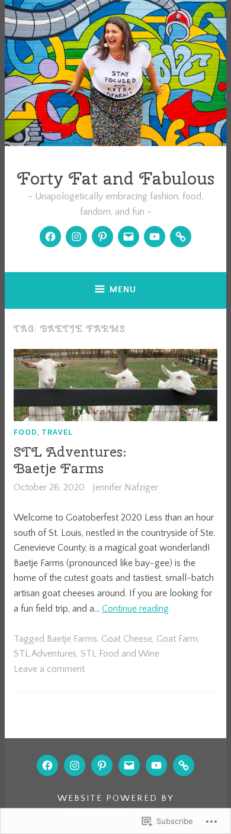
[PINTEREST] (102, 765)
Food (25, 431)
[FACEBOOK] (47, 765)
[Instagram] (76, 237)
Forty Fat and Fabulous (115, 178)
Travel (57, 431)
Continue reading (135, 608)
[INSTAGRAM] (75, 765)
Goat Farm (177, 638)
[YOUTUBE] (156, 765)
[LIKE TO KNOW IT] (184, 765)
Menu (123, 290)
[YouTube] (155, 237)
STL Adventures (45, 653)
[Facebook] (50, 237)
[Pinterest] (102, 237)
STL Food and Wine (120, 653)
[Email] (128, 237)
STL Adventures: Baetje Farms (70, 459)
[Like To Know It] (181, 237)
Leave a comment (49, 669)
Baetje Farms (72, 638)
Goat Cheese (126, 638)
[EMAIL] (129, 765)
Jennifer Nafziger (125, 487)
